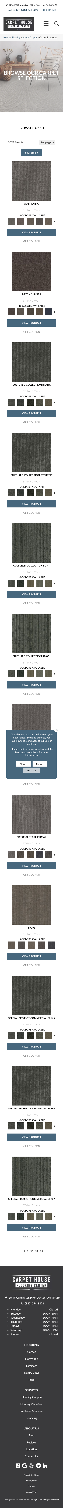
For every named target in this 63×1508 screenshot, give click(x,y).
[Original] (48, 854)
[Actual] (31, 180)
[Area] (31, 271)
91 (36, 1251)
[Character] (21, 401)
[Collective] (30, 401)
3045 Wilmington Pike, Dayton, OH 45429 (33, 5)
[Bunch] (21, 582)
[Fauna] (39, 311)
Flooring (16, 37)
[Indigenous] (30, 854)
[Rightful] (41, 944)
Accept (23, 763)
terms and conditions (26, 752)
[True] (51, 944)
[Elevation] (30, 311)
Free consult (49, 9)
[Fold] (30, 582)
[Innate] (39, 854)
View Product (31, 232)
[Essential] (21, 854)
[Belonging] (31, 723)
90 (31, 1251)
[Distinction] (48, 401)
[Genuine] (30, 221)
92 (41, 1251)
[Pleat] (39, 582)
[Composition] (39, 401)
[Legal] (39, 221)
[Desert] (21, 311)
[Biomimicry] (31, 361)
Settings (31, 770)
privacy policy (36, 748)
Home (7, 37)
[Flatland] (48, 311)
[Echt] (21, 221)
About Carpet (29, 37)
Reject (39, 763)
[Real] (48, 221)
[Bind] (31, 542)
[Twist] (48, 582)
